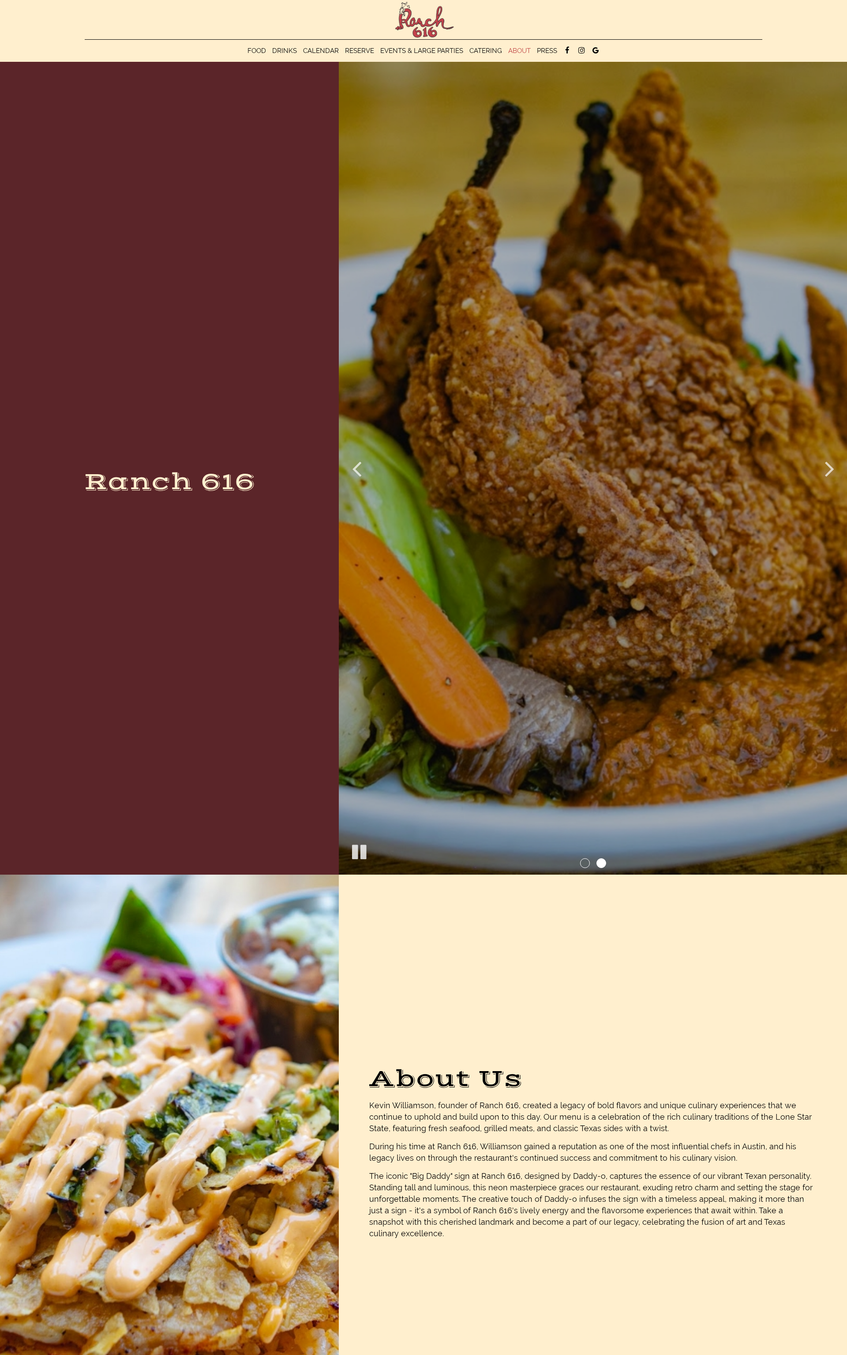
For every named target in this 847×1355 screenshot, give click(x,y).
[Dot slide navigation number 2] (601, 863)
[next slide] (829, 468)
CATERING (485, 51)
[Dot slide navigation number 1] (585, 863)
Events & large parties (421, 51)
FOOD (256, 51)
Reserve (359, 51)
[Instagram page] (581, 50)
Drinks (284, 51)
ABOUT (519, 51)
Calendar (321, 51)
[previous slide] (356, 468)
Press (547, 51)
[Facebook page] (567, 50)
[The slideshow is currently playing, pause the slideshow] (358, 850)
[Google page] (595, 50)
